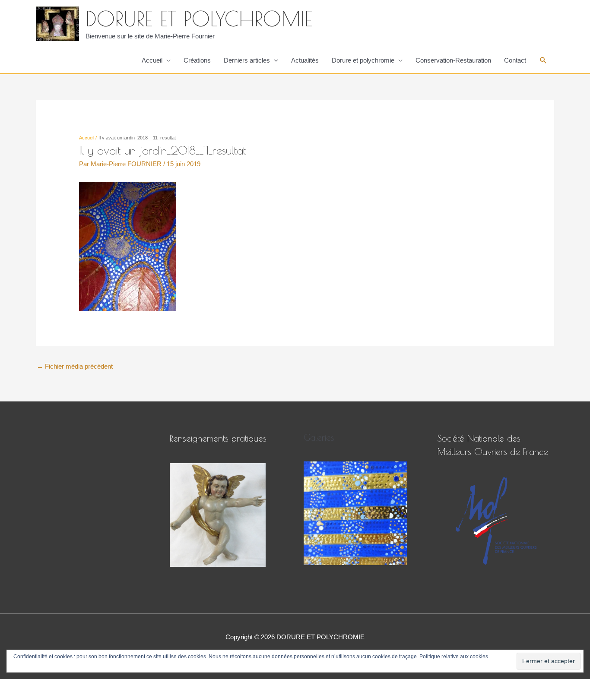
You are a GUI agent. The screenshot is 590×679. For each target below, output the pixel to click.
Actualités (305, 60)
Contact (515, 60)
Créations (197, 60)
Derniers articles (247, 60)
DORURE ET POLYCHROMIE (199, 18)
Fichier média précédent (75, 366)
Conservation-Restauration (453, 60)
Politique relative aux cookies (453, 657)
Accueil (152, 60)
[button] (543, 60)
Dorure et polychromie (363, 60)
